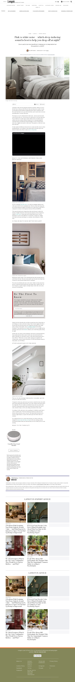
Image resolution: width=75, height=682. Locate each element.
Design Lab (58, 5)
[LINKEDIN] (16, 479)
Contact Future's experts (30, 663)
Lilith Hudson (33, 50)
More (37, 7)
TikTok (29, 668)
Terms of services (28, 311)
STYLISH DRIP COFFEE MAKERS (38, 11)
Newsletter (43, 104)
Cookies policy (20, 666)
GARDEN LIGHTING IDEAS (24, 11)
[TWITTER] (12, 479)
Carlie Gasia (18, 214)
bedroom (25, 329)
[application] (28, 144)
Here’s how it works (51, 54)
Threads (41, 668)
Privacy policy (54, 661)
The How (28, 5)
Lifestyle (41, 5)
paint (19, 419)
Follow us (37, 104)
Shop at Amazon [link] (14, 450)
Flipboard (19, 670)
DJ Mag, (44, 484)
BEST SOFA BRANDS (11, 11)
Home (29, 33)
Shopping (34, 5)
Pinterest (52, 666)
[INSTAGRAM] (14, 479)
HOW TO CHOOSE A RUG (52, 11)
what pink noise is (24, 204)
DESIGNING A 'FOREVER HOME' (67, 11)
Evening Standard (40, 484)
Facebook (19, 668)
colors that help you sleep (25, 419)
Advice (35, 33)
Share (15, 104)
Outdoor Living (49, 5)
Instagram (41, 666)
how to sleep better (33, 129)
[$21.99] (14, 436)
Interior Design (11, 5)
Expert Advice (42, 33)
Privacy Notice (19, 312)
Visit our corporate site (40, 652)
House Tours (20, 5)
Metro (48, 484)
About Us (19, 661)
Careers (30, 666)
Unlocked (65, 5)
